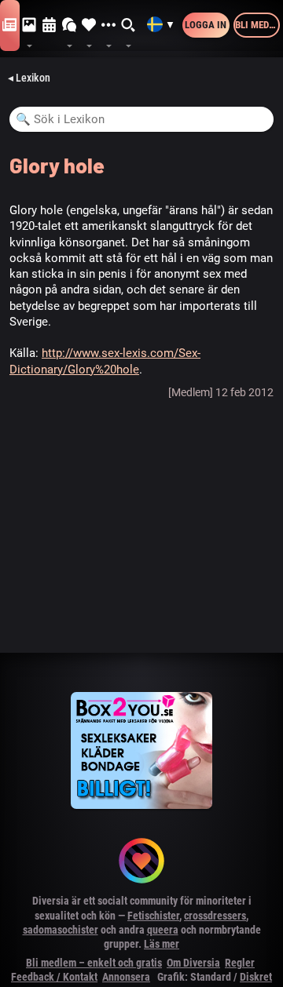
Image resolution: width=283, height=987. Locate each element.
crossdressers (215, 915)
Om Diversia (193, 962)
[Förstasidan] (10, 25)
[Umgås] (69, 25)
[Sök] (128, 25)
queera (162, 929)
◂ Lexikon (29, 77)
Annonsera (126, 977)
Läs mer (161, 944)
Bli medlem (257, 25)
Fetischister (153, 915)
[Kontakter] (89, 25)
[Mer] (109, 25)
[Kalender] (49, 25)
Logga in (205, 25)
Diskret (256, 977)
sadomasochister (60, 929)
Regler (240, 962)
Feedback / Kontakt (54, 977)
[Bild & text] (29, 25)
